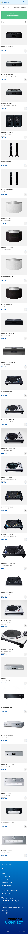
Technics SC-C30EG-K (7, 247)
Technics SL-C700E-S (7, 678)
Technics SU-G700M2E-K (8, 822)
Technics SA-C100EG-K (7, 46)
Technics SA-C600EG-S (7, 103)
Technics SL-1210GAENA (8, 506)
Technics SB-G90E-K (6, 161)
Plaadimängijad (7, 393)
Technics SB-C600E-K (7, 132)
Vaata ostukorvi (12, 13)
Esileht (3, 7)
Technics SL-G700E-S (7, 736)
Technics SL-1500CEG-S (7, 621)
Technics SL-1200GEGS (7, 419)
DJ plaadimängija (5, 421)
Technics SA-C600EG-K (7, 75)
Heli (2, 48)
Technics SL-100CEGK (7, 391)
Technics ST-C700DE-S (7, 764)
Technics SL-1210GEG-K (7, 534)
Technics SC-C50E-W (7, 276)
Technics (14, 421)
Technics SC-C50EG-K (7, 305)
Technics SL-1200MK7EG (8, 477)
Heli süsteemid (7, 48)
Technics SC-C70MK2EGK (8, 333)
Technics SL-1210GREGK (8, 563)
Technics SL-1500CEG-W (8, 649)
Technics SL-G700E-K (7, 707)
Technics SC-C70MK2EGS (8, 362)
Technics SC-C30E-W (7, 218)
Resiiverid (13, 48)
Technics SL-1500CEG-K (7, 592)
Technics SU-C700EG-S (7, 793)
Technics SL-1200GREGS (8, 448)
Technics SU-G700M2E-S (8, 850)
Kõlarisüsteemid (7, 134)
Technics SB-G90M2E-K (7, 190)
